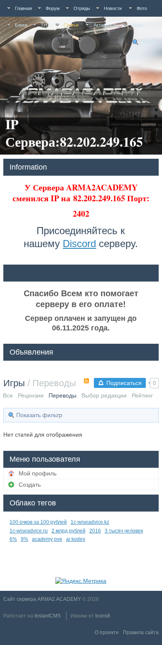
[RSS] (86, 381)
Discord (79, 243)
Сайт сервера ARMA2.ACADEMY (42, 599)
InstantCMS (47, 616)
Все (8, 395)
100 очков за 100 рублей (38, 522)
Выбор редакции (104, 395)
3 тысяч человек (124, 531)
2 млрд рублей (69, 531)
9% (24, 539)
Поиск (147, 42)
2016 (95, 531)
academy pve (47, 539)
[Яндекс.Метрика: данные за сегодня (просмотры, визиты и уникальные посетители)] (80, 581)
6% (13, 539)
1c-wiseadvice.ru (29, 531)
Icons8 (102, 616)
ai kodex (75, 539)
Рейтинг (142, 395)
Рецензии (31, 395)
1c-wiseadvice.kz (90, 522)
